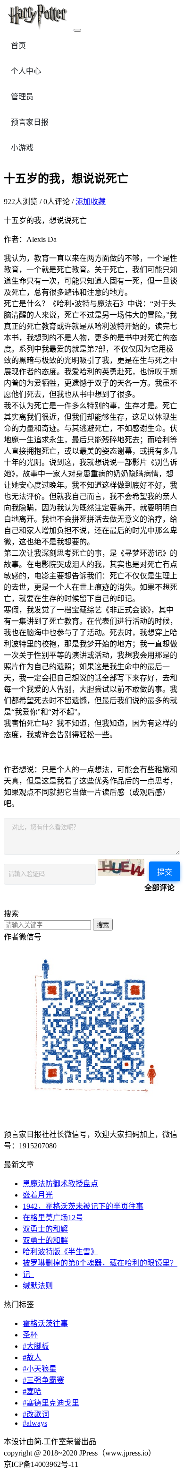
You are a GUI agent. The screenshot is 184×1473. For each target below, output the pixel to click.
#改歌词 (36, 1414)
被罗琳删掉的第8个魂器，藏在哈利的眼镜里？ (100, 1263)
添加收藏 (90, 202)
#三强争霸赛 (43, 1380)
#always (35, 1423)
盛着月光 (38, 1195)
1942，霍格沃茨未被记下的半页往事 (83, 1206)
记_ (28, 1274)
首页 (18, 46)
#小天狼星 (40, 1369)
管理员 (22, 97)
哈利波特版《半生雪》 (60, 1252)
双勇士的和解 (45, 1229)
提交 (164, 872)
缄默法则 (38, 1286)
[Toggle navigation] (77, 30)
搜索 (103, 925)
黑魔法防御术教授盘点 (60, 1184)
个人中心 (26, 71)
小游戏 (22, 148)
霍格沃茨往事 (45, 1323)
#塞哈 (32, 1391)
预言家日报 (30, 122)
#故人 (32, 1357)
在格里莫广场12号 (53, 1218)
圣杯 (30, 1335)
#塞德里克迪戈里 (51, 1403)
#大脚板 (36, 1346)
